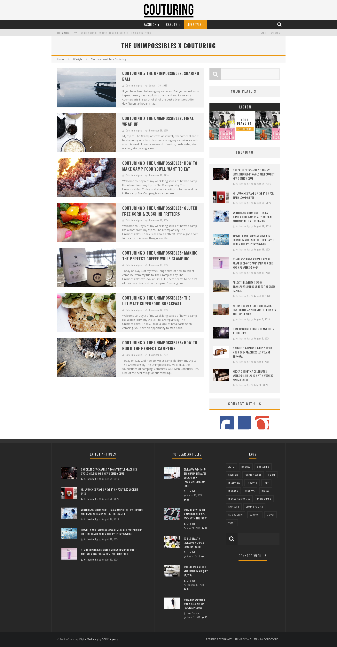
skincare (233, 506)
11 (188, 499)
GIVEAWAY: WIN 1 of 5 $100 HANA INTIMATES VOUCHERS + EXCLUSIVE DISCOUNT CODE (195, 477)
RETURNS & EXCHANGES (219, 639)
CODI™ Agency (110, 639)
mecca (266, 490)
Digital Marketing (88, 639)
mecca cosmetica (239, 498)
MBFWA (250, 490)
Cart (263, 32)
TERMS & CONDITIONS (266, 639)
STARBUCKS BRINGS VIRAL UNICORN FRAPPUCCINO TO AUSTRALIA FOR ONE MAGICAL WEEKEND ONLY (253, 263)
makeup (233, 490)
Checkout (276, 32)
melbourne (264, 498)
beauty (245, 466)
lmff (266, 482)
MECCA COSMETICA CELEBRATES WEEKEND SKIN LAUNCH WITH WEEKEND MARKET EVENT (253, 375)
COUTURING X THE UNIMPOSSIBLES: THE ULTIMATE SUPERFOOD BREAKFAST (156, 301)
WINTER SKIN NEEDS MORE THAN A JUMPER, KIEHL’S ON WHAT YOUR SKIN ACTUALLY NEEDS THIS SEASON (252, 217)
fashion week (253, 474)
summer (255, 514)
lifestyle (252, 482)
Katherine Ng (243, 183)
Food (271, 474)
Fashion (150, 24)
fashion (233, 474)
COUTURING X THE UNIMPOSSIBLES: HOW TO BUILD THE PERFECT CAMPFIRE (159, 345)
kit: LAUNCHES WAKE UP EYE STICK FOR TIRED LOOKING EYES (253, 195)
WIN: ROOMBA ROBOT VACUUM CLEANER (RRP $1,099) (196, 571)
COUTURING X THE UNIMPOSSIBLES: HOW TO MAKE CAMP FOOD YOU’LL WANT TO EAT (159, 166)
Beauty (171, 24)
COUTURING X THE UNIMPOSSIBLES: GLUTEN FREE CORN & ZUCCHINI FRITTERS (159, 211)
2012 (231, 466)
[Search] (279, 24)
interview (234, 482)
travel (270, 514)
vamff (232, 522)
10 (188, 589)
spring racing (254, 506)
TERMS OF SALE (243, 639)
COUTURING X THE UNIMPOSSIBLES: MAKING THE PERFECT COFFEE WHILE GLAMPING (160, 256)
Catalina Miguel (134, 85)
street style (235, 514)
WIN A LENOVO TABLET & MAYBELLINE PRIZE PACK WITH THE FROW (195, 514)
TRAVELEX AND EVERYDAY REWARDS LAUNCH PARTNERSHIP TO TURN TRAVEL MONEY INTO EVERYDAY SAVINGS (136, 34)
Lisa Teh (191, 491)
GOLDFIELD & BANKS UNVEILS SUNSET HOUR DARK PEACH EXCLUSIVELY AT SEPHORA (252, 352)
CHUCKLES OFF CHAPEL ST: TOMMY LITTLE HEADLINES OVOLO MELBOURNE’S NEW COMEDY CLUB (254, 174)
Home (60, 59)
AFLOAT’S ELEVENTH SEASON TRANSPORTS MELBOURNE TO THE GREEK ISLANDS (254, 286)
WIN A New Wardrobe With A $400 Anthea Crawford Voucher (194, 604)
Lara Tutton (193, 613)
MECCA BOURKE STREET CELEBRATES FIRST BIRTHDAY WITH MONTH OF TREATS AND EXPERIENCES (254, 310)
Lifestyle (194, 24)
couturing (263, 466)
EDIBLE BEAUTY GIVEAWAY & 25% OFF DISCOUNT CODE (195, 542)
